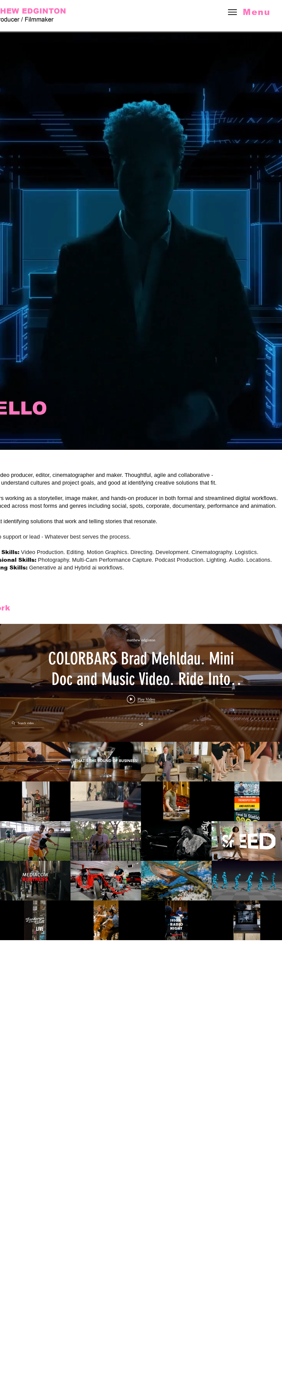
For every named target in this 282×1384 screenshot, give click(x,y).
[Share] (141, 724)
